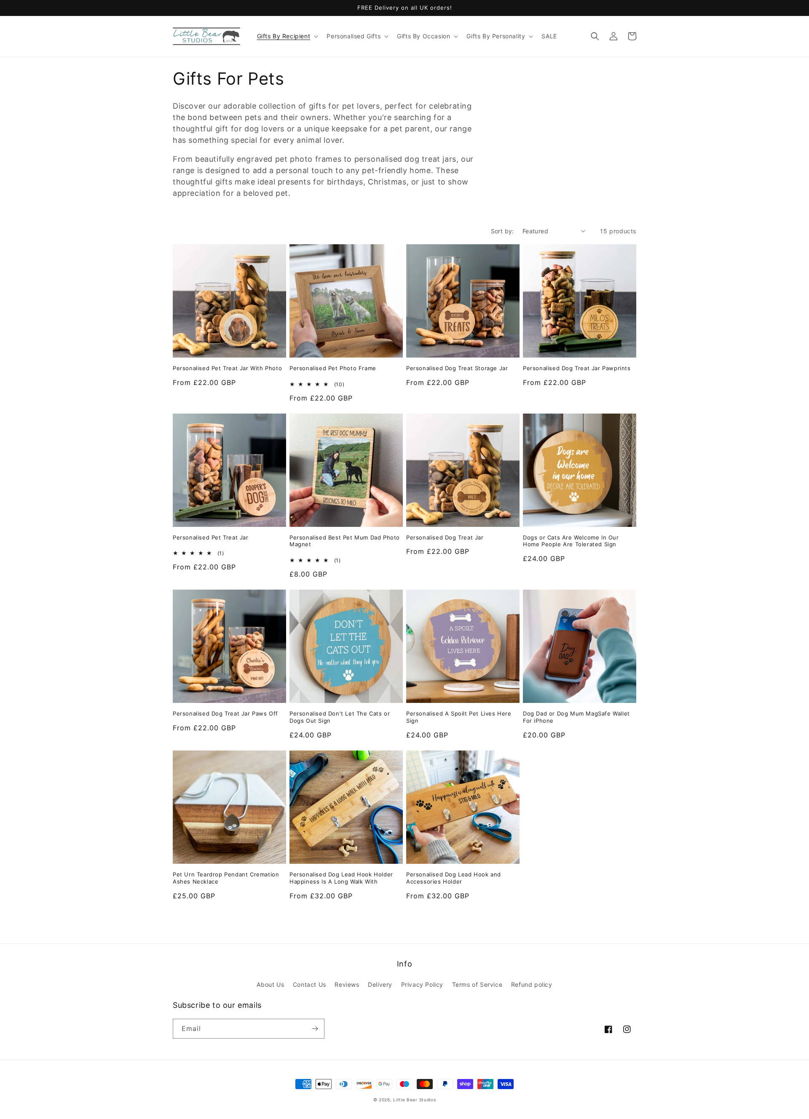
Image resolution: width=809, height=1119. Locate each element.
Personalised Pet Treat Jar (211, 537)
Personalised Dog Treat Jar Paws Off (225, 713)
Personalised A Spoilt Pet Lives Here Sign (459, 717)
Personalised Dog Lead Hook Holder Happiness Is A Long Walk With (341, 878)
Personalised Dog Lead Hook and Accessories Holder (453, 878)
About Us (270, 984)
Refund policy (531, 984)
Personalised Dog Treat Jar (445, 537)
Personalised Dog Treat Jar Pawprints (577, 368)
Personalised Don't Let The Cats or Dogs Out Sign (339, 717)
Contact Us (309, 984)
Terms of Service (477, 984)
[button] (287, 36)
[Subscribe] (314, 1029)
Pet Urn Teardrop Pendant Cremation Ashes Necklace (226, 878)
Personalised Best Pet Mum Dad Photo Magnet (344, 541)
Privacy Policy (422, 984)
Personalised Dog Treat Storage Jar (457, 368)
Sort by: (502, 231)
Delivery (380, 984)
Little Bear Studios (414, 1099)
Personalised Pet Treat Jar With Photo (227, 368)
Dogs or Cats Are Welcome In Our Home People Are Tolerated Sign (571, 541)
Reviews (347, 984)
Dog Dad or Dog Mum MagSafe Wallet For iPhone (576, 717)
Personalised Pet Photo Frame (332, 368)
